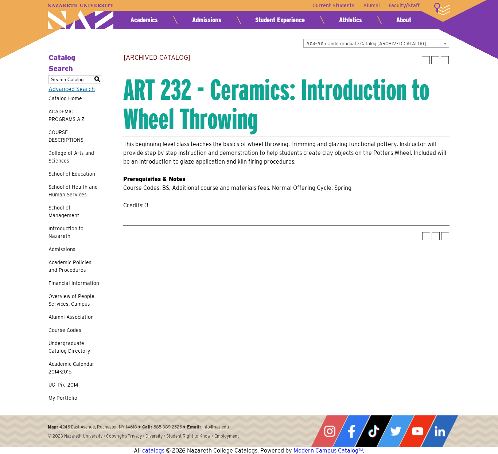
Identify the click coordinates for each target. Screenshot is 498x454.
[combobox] (376, 43)
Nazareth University (80, 16)
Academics (144, 20)
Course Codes (64, 330)
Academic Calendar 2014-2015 (71, 368)
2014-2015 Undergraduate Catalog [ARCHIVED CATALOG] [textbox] (366, 43)
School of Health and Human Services (73, 190)
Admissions (206, 20)
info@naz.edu (215, 427)
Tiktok (374, 431)
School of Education (71, 174)
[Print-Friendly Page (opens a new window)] (435, 60)
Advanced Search (71, 89)
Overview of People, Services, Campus (72, 300)
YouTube (417, 431)
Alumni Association (71, 317)
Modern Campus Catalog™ (328, 450)
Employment (226, 436)
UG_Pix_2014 (63, 385)
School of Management (63, 211)
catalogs (153, 450)
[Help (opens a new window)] (445, 60)
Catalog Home (65, 98)
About (403, 20)
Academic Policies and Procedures (70, 266)
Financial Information (73, 283)
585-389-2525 (167, 427)
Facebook (351, 431)
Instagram (329, 431)
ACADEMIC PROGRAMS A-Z (66, 115)
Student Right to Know (188, 436)
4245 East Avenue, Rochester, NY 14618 (98, 427)
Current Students (333, 5)
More (442, 9)
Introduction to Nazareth (65, 232)
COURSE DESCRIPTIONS (65, 136)
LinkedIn (440, 431)
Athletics (350, 20)
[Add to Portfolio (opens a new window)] (426, 60)
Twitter (395, 431)
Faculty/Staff (404, 5)
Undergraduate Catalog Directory (69, 347)
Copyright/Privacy (124, 436)
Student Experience (280, 20)
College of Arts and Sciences (71, 157)
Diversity (154, 436)
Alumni (371, 5)
